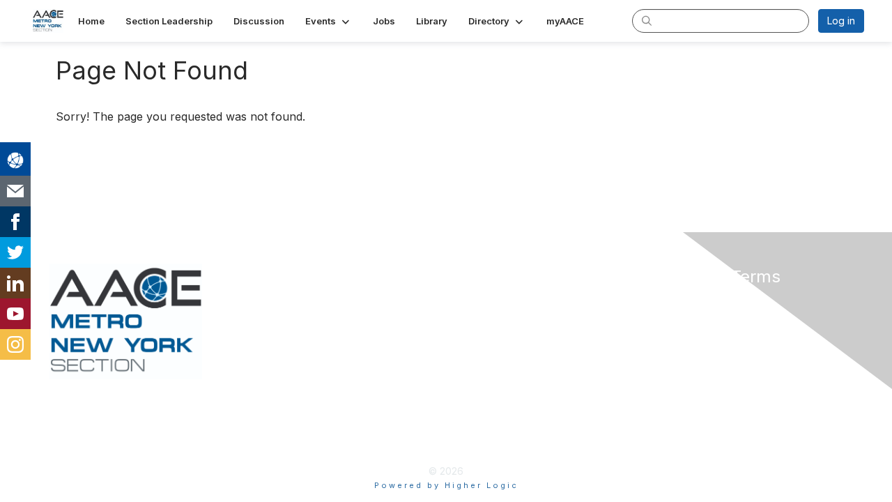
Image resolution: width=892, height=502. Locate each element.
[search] (646, 20)
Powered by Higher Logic (446, 485)
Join (461, 301)
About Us (674, 301)
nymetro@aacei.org (296, 301)
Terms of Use (684, 315)
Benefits (470, 315)
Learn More (478, 328)
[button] (328, 20)
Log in (841, 20)
